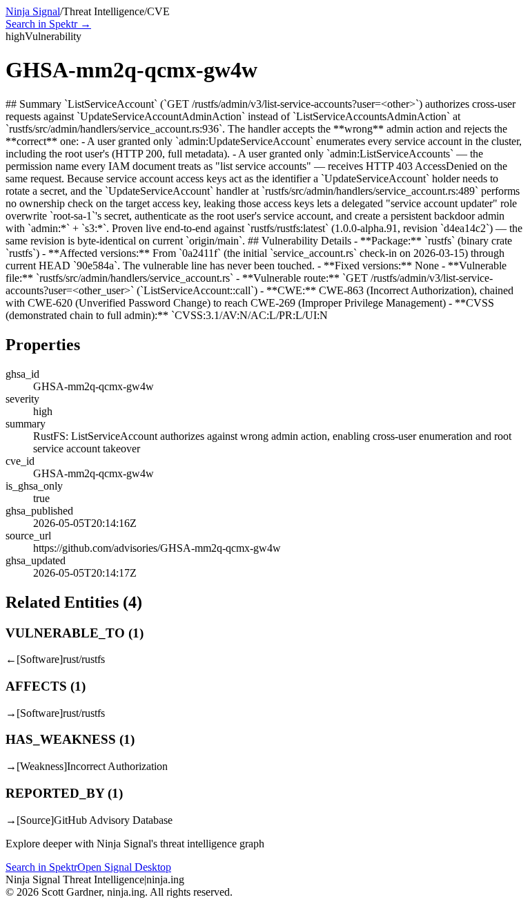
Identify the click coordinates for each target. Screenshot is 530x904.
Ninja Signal (33, 11)
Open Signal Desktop (124, 867)
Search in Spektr (41, 867)
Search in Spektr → (48, 24)
